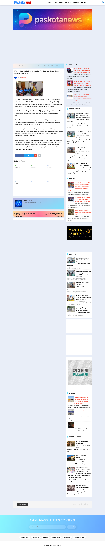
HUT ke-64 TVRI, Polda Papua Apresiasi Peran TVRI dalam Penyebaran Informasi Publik (83, 166)
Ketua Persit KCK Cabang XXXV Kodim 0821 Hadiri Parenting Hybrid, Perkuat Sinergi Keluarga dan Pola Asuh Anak (78, 117)
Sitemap (45, 537)
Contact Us (36, 537)
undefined (17, 167)
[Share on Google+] (35, 155)
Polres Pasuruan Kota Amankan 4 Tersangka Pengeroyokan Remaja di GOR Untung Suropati (82, 199)
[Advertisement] (52, 44)
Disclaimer (67, 537)
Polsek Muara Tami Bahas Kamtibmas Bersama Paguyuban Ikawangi (52, 214)
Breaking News (22, 504)
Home (16, 65)
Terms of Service (79, 537)
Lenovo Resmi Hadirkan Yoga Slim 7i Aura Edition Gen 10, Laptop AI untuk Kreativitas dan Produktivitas (82, 83)
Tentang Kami (24, 537)
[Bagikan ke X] (29, 155)
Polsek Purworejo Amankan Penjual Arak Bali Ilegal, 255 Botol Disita (82, 212)
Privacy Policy (56, 537)
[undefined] (22, 165)
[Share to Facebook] (19, 155)
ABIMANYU (28, 201)
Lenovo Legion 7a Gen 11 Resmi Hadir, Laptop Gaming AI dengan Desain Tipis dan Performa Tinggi (82, 70)
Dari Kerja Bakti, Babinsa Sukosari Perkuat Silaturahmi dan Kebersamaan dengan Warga (78, 286)
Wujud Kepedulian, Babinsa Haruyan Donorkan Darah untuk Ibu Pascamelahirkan (82, 412)
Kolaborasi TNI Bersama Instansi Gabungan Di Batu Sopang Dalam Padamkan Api (82, 424)
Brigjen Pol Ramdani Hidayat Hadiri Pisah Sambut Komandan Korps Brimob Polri (26, 214)
